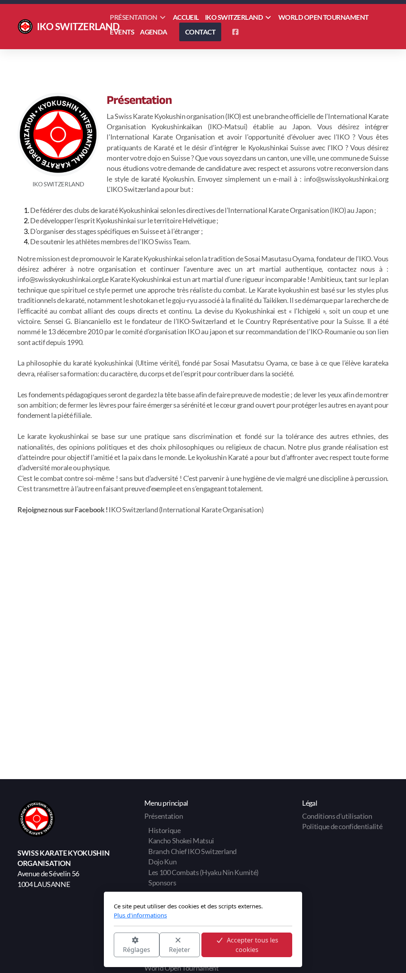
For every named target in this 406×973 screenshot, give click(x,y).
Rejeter (179, 949)
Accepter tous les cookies (252, 945)
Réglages (136, 949)
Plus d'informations (140, 915)
